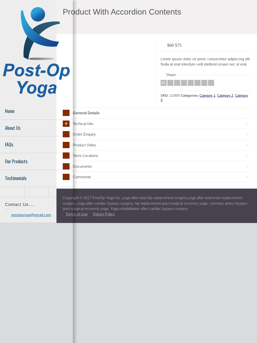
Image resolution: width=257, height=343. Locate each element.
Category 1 (207, 95)
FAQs (9, 144)
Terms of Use (77, 214)
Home (10, 111)
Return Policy (104, 214)
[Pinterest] (191, 83)
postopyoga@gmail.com (31, 215)
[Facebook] (177, 83)
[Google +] (184, 83)
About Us (12, 128)
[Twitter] (170, 83)
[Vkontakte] (211, 83)
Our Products (16, 161)
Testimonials (15, 178)
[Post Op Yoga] (36, 51)
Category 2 (225, 95)
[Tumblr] (198, 83)
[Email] (164, 83)
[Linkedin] (204, 83)
